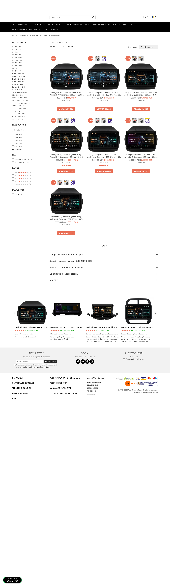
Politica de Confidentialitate (39, 367)
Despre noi (17, 378)
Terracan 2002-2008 (19, 92)
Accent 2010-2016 (18, 119)
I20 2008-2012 (17, 55)
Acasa (35, 25)
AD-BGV (17, 146)
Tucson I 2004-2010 (19, 108)
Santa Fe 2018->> (18, 106)
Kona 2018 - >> (17, 84)
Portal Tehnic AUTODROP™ (24, 30)
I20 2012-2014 (17, 57)
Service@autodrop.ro (135, 359)
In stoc (16, 194)
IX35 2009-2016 (17, 95)
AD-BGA (17, 134)
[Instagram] (92, 361)
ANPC (14, 398)
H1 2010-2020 (17, 90)
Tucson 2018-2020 (18, 114)
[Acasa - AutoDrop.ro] (24, 17)
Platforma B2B (125, 25)
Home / (15, 35)
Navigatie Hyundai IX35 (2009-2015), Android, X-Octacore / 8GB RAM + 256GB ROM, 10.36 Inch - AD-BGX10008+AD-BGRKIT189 (66, 218)
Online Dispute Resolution (63, 393)
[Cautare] (93, 17)
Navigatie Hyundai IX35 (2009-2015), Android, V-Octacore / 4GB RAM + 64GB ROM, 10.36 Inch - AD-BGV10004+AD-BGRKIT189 (103, 155)
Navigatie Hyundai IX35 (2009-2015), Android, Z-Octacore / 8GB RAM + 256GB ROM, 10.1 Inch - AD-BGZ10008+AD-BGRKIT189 (141, 155)
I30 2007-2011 (17, 63)
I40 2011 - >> (16, 71)
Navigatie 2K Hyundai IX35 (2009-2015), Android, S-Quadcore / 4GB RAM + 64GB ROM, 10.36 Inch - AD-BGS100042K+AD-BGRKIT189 (141, 93)
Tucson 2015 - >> (18, 111)
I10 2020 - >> (16, 52)
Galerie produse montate (52, 25)
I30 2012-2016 (17, 65)
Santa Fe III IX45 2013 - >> (21, 103)
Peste (16, 172)
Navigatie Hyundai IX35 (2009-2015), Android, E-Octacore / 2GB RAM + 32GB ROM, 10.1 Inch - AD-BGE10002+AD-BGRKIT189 (103, 93)
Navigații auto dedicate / (29, 35)
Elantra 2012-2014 (18, 76)
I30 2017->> (16, 68)
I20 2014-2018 (17, 60)
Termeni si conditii (21, 388)
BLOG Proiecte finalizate (104, 25)
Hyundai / (44, 35)
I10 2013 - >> (16, 49)
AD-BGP (17, 140)
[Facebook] (78, 361)
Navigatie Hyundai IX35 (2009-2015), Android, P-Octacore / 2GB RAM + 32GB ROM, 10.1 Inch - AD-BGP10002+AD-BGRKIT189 (66, 93)
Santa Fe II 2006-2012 (20, 100)
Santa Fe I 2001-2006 (19, 98)
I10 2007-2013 (17, 47)
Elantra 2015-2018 (18, 79)
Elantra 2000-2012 (18, 73)
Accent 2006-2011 (18, 116)
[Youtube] (83, 361)
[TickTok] (87, 361)
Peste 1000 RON (20, 162)
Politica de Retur (58, 383)
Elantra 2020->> (18, 81)
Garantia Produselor (23, 383)
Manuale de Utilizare (49, 30)
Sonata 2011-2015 (18, 87)
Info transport (20, 393)
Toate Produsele (20, 25)
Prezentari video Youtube (79, 25)
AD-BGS (17, 143)
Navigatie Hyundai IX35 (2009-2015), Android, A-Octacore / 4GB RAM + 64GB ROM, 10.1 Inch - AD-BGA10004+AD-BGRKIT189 (66, 155)
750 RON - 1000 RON (21, 159)
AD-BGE (17, 137)
